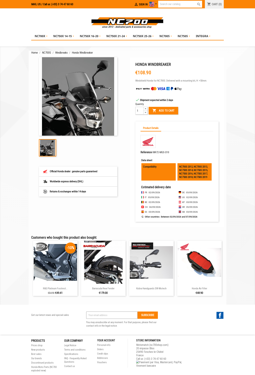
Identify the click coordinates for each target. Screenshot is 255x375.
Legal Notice (70, 345)
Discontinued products (42, 362)
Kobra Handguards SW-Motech (151, 288)
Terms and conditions (75, 349)
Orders (100, 349)
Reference (146, 152)
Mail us (36, 4)
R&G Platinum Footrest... (55, 288)
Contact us (69, 366)
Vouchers (102, 362)
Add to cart (163, 110)
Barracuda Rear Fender (103, 288)
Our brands (36, 358)
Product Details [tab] (151, 128)
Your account (106, 340)
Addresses (102, 358)
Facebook (219, 315)
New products (38, 349)
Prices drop (36, 345)
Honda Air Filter (199, 288)
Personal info (103, 345)
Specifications (71, 354)
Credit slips (102, 353)
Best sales (36, 354)
